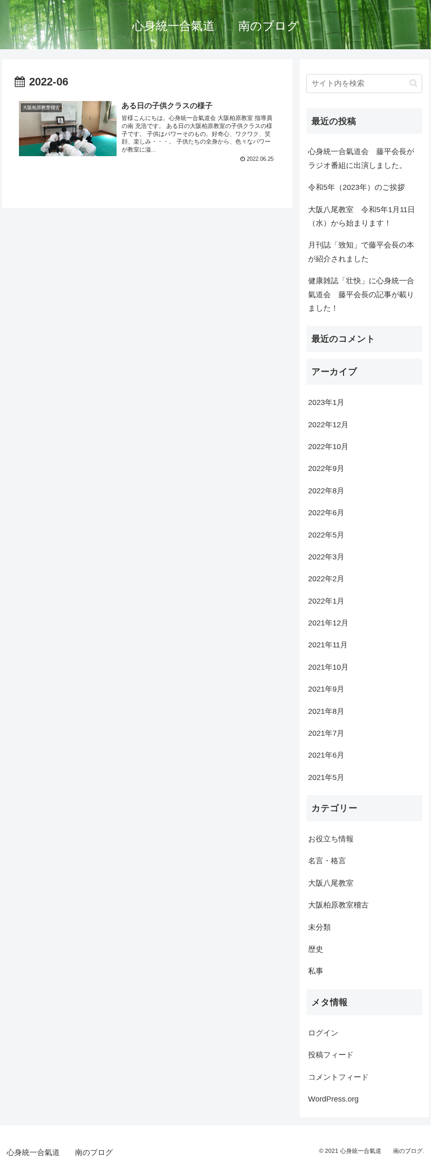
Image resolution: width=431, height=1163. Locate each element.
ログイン (323, 1033)
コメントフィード (338, 1077)
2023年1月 (326, 402)
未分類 (319, 927)
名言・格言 (327, 861)
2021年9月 (326, 689)
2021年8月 (326, 711)
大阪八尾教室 (331, 883)
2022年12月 (328, 424)
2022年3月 (326, 557)
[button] (413, 83)
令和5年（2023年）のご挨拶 (356, 187)
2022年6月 (326, 512)
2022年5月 (326, 535)
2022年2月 (326, 579)
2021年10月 (328, 667)
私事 (315, 971)
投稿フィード (331, 1055)
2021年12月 (328, 623)
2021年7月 (326, 733)
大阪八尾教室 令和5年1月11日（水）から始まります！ (361, 216)
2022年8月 (326, 491)
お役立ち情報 (331, 839)
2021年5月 (326, 777)
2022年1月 (326, 601)
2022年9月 (326, 468)
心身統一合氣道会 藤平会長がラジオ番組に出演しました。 (361, 158)
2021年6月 (326, 755)
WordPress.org (333, 1099)
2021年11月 (328, 645)
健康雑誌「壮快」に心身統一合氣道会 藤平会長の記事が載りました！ (361, 294)
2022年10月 (328, 446)
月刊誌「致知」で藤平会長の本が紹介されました (361, 252)
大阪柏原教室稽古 (338, 905)
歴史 (315, 949)
